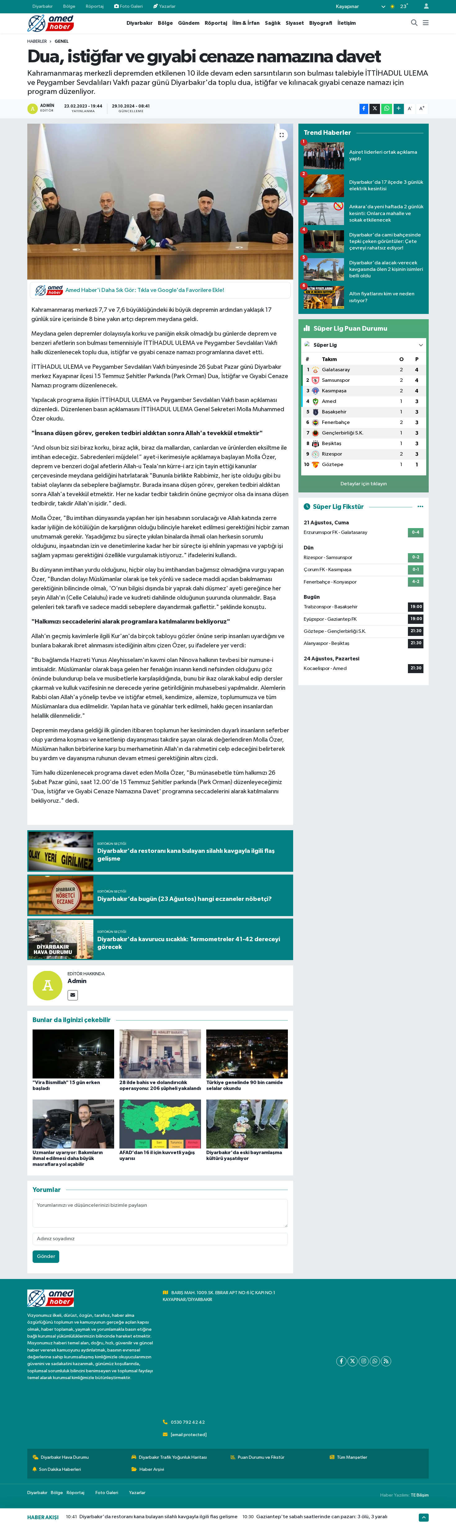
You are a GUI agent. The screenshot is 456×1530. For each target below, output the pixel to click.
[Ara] (414, 23)
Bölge (69, 6)
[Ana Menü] (426, 23)
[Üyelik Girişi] (424, 6)
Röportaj (95, 6)
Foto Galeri (131, 6)
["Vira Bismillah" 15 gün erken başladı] (73, 1053)
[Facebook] (341, 1361)
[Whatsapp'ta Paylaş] (386, 109)
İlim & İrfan (246, 23)
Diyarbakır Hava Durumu (65, 1457)
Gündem (188, 23)
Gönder (46, 1256)
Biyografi (320, 23)
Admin (77, 981)
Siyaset (295, 23)
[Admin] (47, 985)
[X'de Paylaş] (374, 109)
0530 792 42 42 (188, 1422)
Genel (62, 41)
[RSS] (386, 1361)
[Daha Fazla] (399, 109)
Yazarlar (167, 6)
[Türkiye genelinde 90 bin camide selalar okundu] (247, 1053)
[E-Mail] (73, 995)
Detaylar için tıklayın (364, 484)
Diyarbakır (43, 6)
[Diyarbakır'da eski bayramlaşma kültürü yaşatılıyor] (247, 1124)
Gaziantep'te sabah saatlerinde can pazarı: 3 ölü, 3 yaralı (321, 1516)
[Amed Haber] (50, 23)
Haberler (37, 41)
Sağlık (272, 23)
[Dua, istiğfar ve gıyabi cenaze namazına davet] (160, 201)
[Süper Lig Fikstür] (420, 506)
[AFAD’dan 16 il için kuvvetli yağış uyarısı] (160, 1124)
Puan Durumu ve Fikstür (261, 1457)
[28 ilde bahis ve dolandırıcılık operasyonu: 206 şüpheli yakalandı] (160, 1053)
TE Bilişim (420, 1495)
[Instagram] (364, 1361)
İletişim (347, 23)
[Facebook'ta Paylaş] (364, 109)
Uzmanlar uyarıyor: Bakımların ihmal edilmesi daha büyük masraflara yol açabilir (68, 1158)
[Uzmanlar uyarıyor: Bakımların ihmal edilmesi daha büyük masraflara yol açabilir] (73, 1124)
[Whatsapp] (375, 1361)
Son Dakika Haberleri (60, 1469)
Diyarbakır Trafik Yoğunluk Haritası (173, 1457)
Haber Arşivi (152, 1469)
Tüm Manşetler (352, 1457)
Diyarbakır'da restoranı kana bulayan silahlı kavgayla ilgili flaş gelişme (158, 1516)
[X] (352, 1361)
